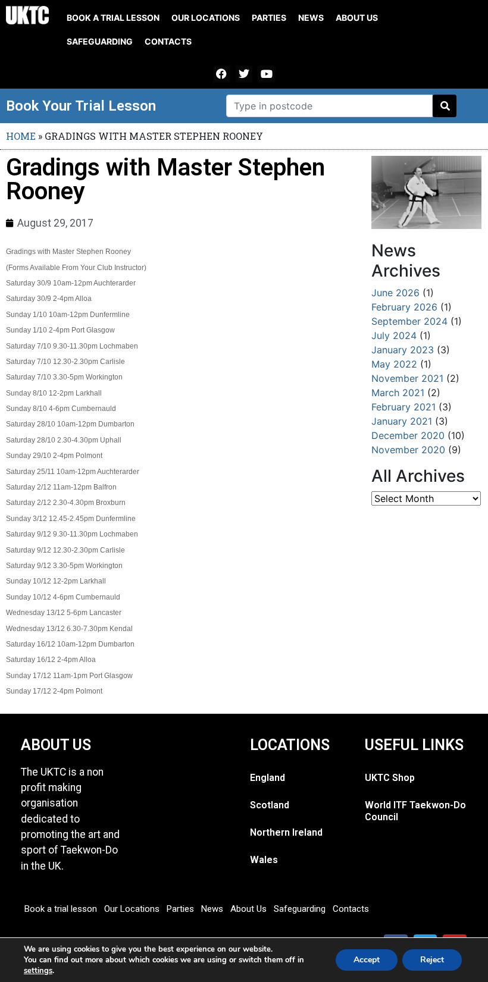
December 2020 (408, 435)
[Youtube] (266, 74)
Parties (269, 17)
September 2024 (409, 321)
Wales (264, 859)
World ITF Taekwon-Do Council (415, 811)
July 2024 (394, 335)
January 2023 (402, 350)
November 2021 (407, 378)
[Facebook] (221, 74)
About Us (357, 17)
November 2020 (408, 450)
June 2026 (395, 293)
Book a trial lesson (113, 17)
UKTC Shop (390, 777)
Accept (367, 959)
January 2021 (401, 421)
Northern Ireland (286, 832)
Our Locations (205, 17)
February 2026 (404, 307)
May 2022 (394, 364)
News (311, 17)
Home (21, 136)
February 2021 (403, 407)
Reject (432, 959)
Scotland (269, 805)
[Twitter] (244, 74)
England (267, 777)
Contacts (168, 41)
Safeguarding (100, 41)
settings (38, 970)
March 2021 (397, 393)
